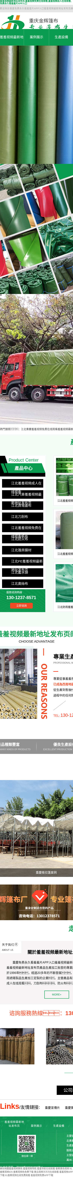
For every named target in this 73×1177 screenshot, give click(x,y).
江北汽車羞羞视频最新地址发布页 (26, 496)
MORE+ (56, 994)
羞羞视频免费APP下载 (42, 1175)
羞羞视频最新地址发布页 (14, 1123)
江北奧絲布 (19, 584)
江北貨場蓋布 (21, 505)
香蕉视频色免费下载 (23, 1172)
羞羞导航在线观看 (46, 1168)
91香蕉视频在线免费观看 (17, 1175)
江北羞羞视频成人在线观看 (26, 484)
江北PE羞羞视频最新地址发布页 (27, 563)
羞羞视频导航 (29, 1168)
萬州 (69, 1159)
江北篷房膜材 (21, 550)
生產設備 (58, 1125)
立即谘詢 (21, 605)
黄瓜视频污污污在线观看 (46, 1172)
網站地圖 (4, 1168)
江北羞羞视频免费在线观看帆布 (26, 529)
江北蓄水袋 (19, 572)
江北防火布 (19, 539)
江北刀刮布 (19, 517)
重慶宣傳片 (52, 1107)
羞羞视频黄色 (15, 1168)
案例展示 (36, 37)
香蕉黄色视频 (62, 1168)
